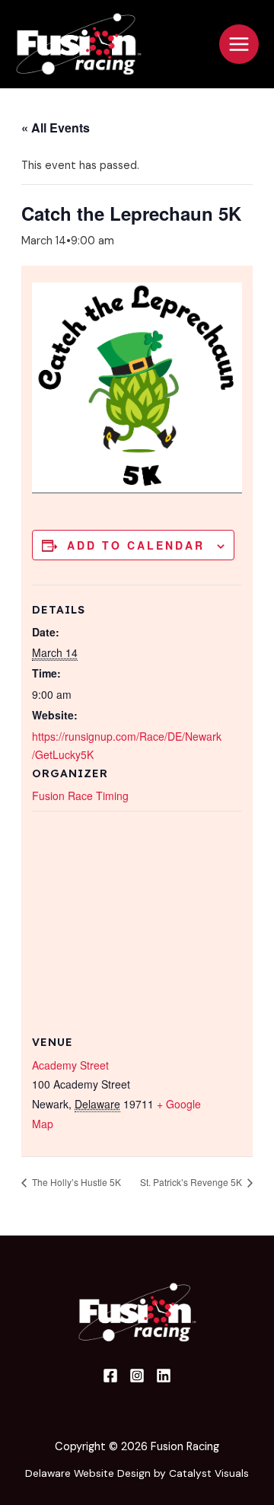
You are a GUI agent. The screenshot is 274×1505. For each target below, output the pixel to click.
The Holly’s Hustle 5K (75, 1181)
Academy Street (70, 1065)
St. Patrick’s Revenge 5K (192, 1181)
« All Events (55, 127)
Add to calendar (136, 545)
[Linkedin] (163, 1375)
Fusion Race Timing (80, 795)
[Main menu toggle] (239, 44)
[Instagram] (137, 1375)
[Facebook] (110, 1375)
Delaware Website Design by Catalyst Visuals (137, 1473)
